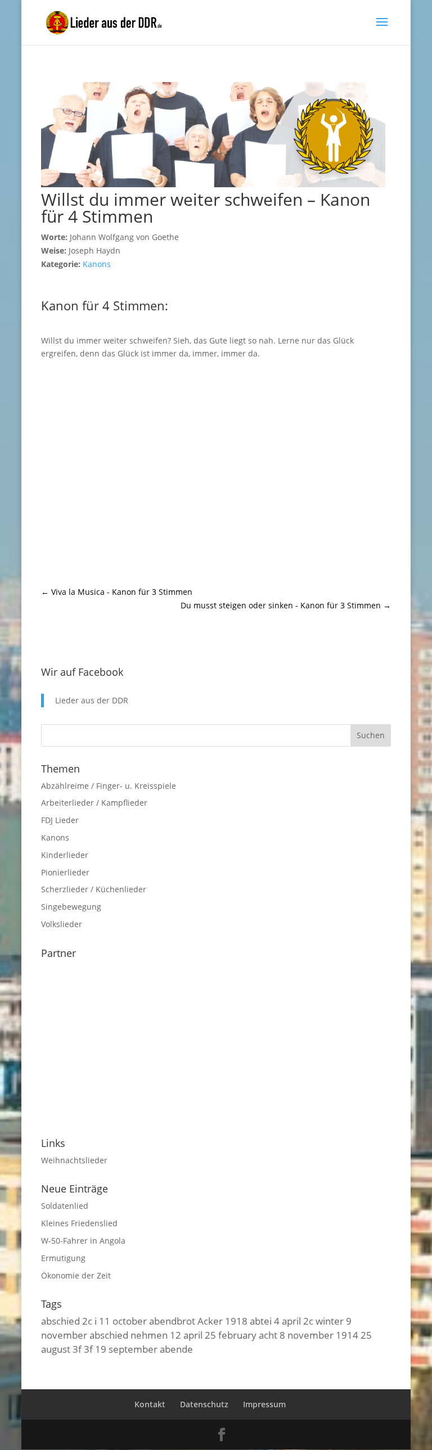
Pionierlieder (65, 872)
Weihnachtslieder (74, 1160)
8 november (307, 1334)
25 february (230, 1334)
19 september (126, 1349)
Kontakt (149, 1404)
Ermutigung (63, 1258)
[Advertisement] (216, 473)
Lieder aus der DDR (91, 700)
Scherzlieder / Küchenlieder (93, 889)
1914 (347, 1334)
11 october (123, 1320)
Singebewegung (71, 906)
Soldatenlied (64, 1205)
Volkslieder (61, 924)
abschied (60, 1320)
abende (176, 1349)
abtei (261, 1320)
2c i (89, 1320)
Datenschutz (204, 1404)
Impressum (264, 1404)
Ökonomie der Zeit (76, 1275)
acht (268, 1334)
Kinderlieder (64, 855)
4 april (287, 1320)
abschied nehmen (128, 1334)
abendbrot (172, 1320)
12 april (186, 1334)
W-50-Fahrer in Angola (83, 1240)
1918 (236, 1320)
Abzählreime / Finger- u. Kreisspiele (108, 785)
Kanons (97, 264)
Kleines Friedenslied (79, 1223)
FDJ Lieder (60, 820)
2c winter (323, 1320)
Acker (210, 1320)
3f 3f (83, 1349)
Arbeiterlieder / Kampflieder (94, 802)
